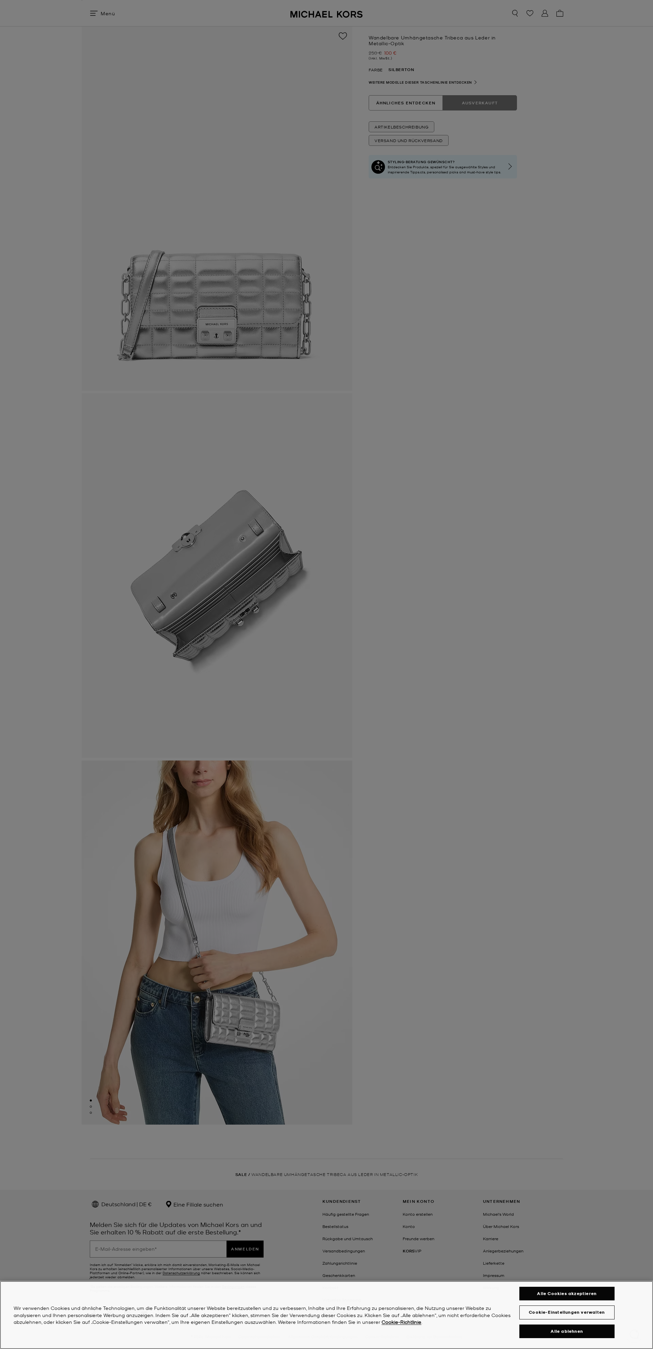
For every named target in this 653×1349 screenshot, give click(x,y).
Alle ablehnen (567, 1331)
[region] (326, 1315)
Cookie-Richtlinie (401, 1322)
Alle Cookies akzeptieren (567, 1293)
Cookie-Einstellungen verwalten (567, 1312)
